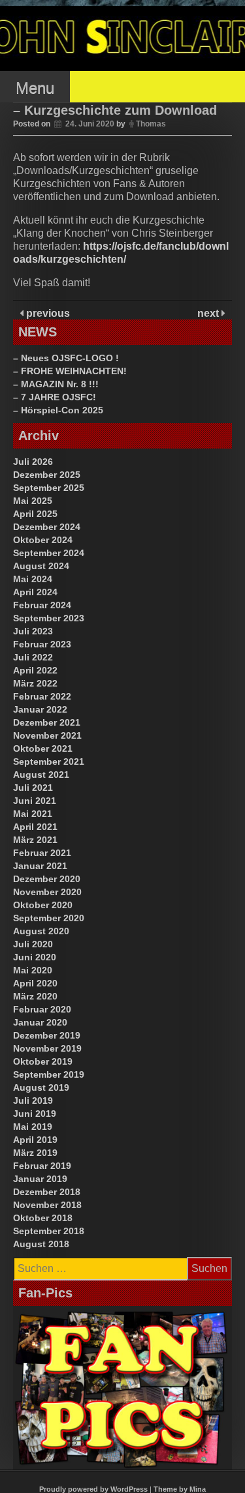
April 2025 (35, 514)
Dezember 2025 (46, 474)
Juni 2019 (34, 1113)
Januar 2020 (40, 1022)
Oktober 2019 (43, 1061)
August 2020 (41, 931)
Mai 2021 (32, 813)
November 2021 (47, 735)
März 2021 (35, 840)
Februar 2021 (42, 853)
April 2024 (35, 592)
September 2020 (48, 918)
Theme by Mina (180, 1489)
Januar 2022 (40, 709)
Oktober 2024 (43, 540)
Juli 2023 (33, 631)
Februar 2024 (42, 605)
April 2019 (35, 1139)
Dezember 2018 (46, 1192)
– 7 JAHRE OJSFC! (54, 397)
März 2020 (35, 996)
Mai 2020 (32, 970)
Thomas (151, 123)
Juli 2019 (33, 1100)
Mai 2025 (32, 500)
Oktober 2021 (43, 748)
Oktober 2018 (43, 1218)
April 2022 (35, 670)
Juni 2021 (34, 800)
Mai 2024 (32, 579)
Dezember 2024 (46, 527)
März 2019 (35, 1152)
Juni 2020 (34, 957)
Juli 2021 (33, 787)
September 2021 (48, 761)
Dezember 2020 (46, 879)
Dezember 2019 (46, 1035)
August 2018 (41, 1244)
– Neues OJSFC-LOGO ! (66, 358)
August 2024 (41, 566)
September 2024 (48, 553)
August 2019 (41, 1087)
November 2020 (47, 892)
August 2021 (41, 774)
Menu (35, 87)
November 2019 (47, 1048)
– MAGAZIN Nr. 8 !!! (56, 384)
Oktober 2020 (43, 905)
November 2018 (47, 1205)
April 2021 (35, 826)
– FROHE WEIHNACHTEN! (70, 371)
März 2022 (35, 683)
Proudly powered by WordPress (93, 1489)
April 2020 (35, 983)
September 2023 (48, 618)
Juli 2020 (33, 944)
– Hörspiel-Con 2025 (58, 410)
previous (47, 313)
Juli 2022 (33, 657)
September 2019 (48, 1074)
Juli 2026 (33, 461)
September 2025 (48, 487)
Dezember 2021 (46, 722)
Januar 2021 (40, 866)
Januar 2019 (40, 1179)
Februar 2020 (42, 1009)
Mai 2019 (32, 1126)
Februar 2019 (42, 1165)
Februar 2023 (42, 644)
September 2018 (48, 1231)
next (209, 313)
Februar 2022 (42, 696)
